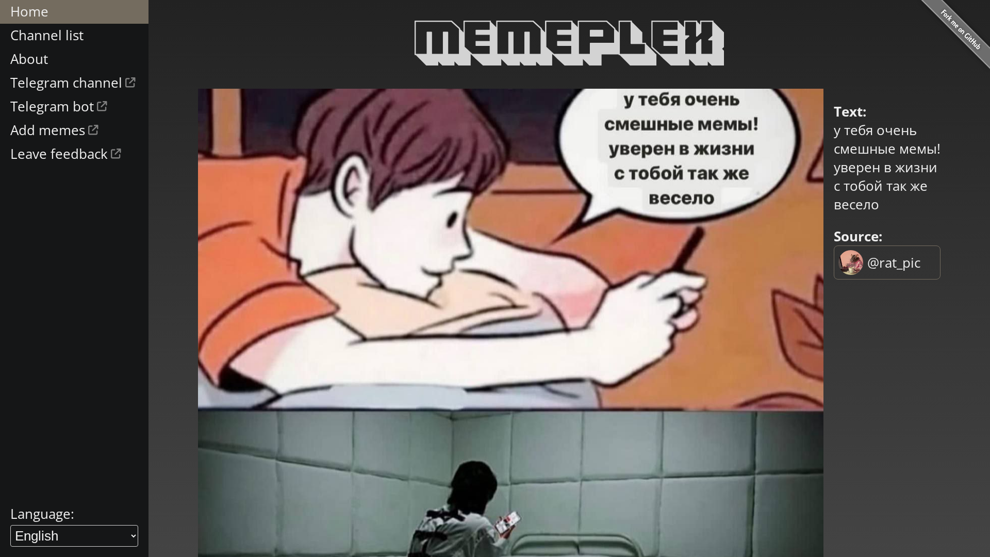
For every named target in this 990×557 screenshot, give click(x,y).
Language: (42, 513)
